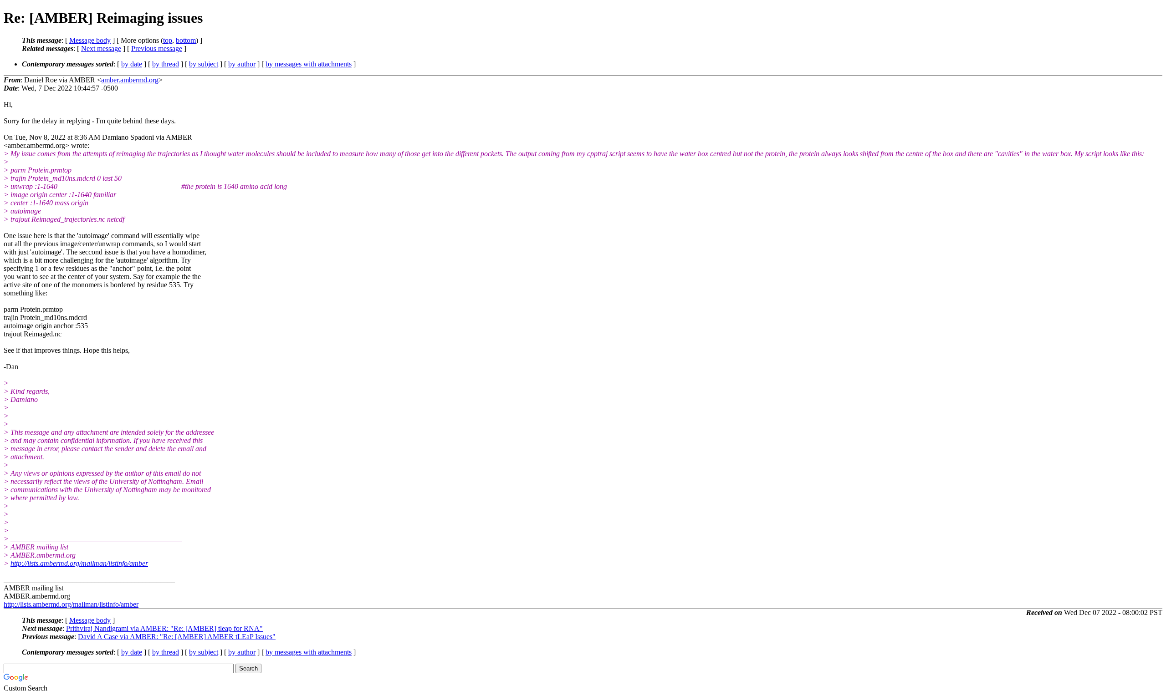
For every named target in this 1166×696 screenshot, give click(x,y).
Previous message (156, 48)
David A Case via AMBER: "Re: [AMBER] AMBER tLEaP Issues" (177, 636)
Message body (90, 40)
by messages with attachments (309, 64)
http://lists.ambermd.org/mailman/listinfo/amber (79, 563)
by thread (165, 64)
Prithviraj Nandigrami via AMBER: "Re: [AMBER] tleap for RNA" (164, 628)
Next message (101, 48)
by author (242, 64)
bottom (186, 40)
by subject (203, 64)
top (167, 40)
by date (131, 64)
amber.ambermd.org (130, 80)
